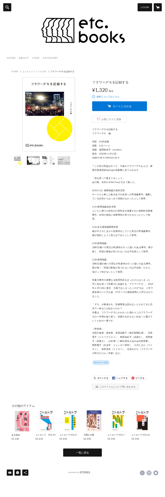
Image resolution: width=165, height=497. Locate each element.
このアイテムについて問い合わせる (117, 386)
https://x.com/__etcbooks (142, 472)
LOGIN (145, 7)
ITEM (35, 57)
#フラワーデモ (101, 362)
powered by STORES (79, 472)
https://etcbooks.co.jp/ (155, 472)
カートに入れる (122, 106)
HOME (11, 57)
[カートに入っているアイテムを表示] (158, 7)
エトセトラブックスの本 (34, 71)
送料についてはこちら (108, 96)
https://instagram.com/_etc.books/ (149, 472)
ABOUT (24, 57)
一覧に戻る (82, 452)
